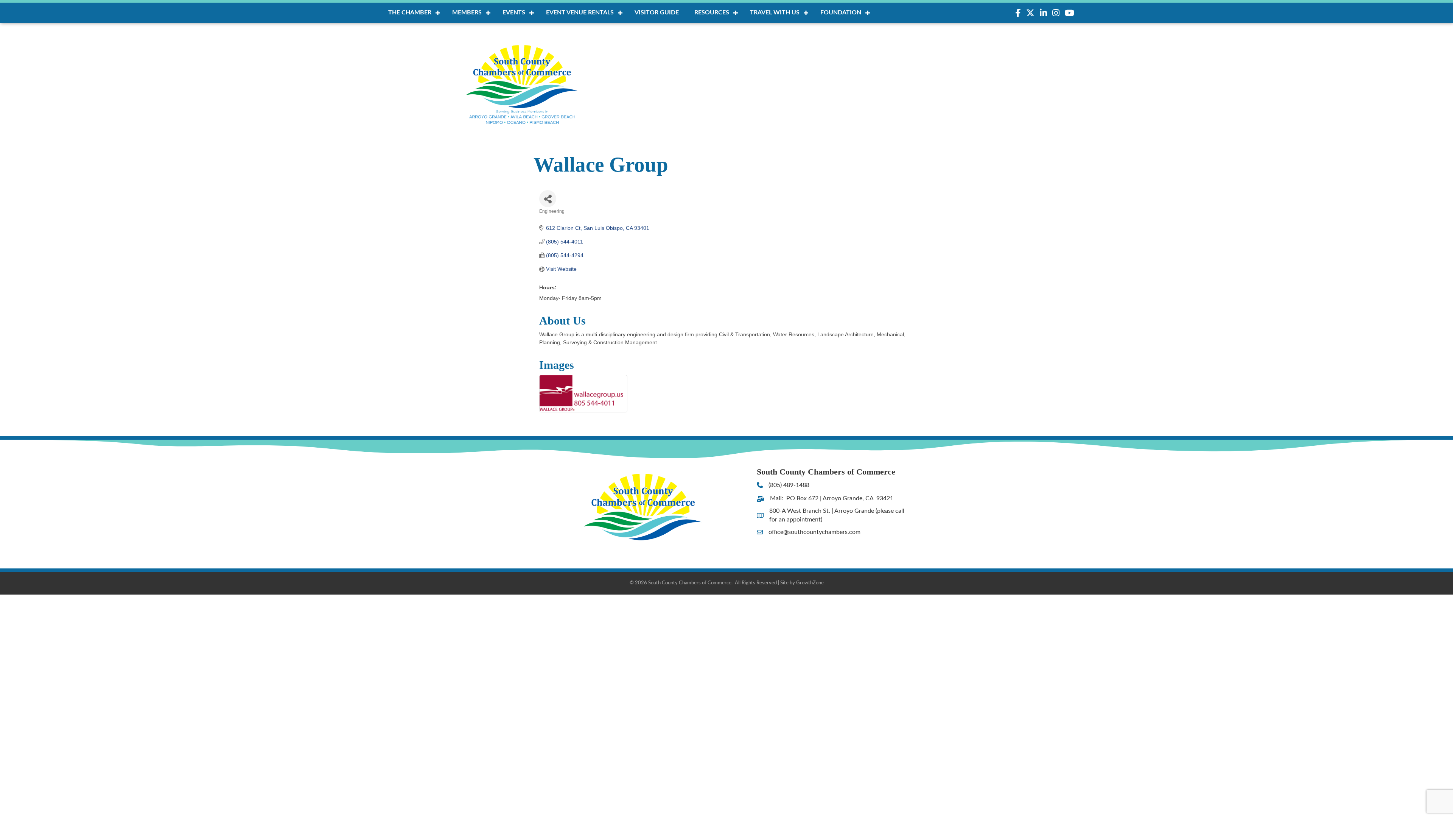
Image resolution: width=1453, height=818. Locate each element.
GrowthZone (810, 583)
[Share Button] (547, 198)
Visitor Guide (657, 12)
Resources (711, 12)
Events (513, 12)
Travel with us (775, 12)
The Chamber (409, 12)
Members (467, 12)
